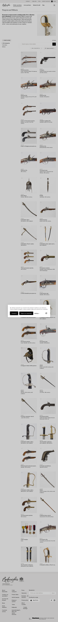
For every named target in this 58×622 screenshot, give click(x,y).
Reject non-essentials (26, 313)
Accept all (14, 313)
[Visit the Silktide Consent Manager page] (46, 313)
